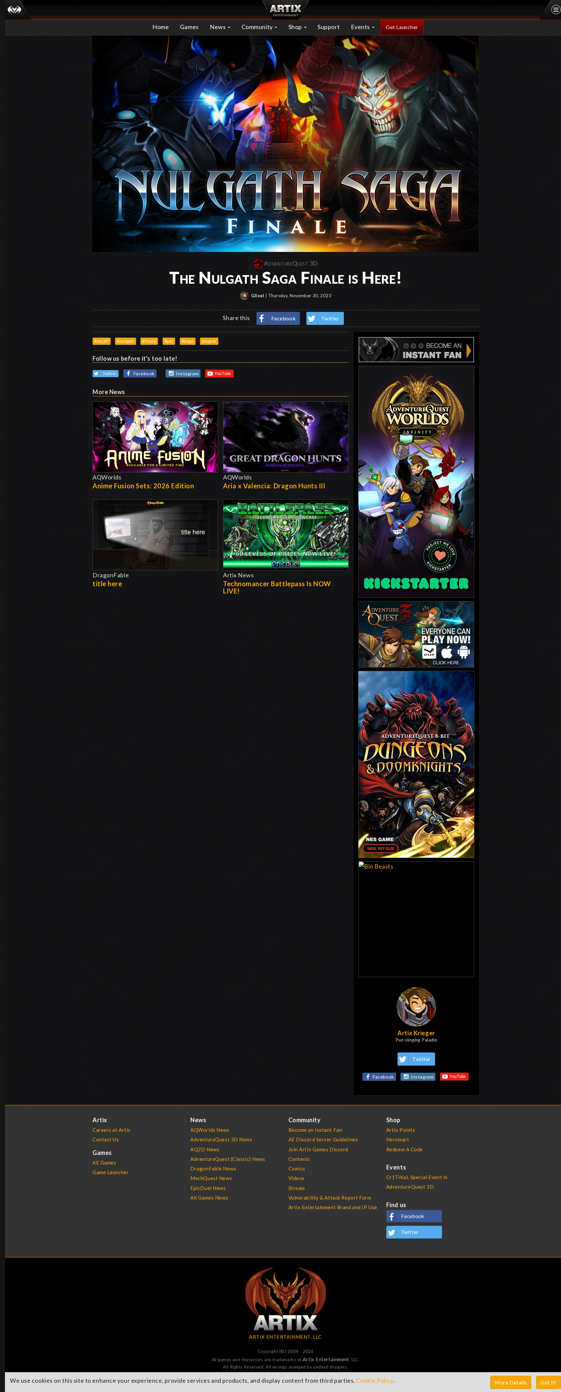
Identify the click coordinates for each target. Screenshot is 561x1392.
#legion (209, 341)
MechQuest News (211, 1178)
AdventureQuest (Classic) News (227, 1159)
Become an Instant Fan (315, 1130)
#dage (188, 341)
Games (189, 26)
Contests (299, 1159)
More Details (511, 1382)
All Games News (209, 1198)
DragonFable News (213, 1168)
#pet (169, 341)
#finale (149, 341)
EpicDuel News (208, 1188)
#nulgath (125, 341)
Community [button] (258, 26)
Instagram (187, 373)
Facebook (283, 318)
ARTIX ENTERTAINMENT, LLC (285, 1337)
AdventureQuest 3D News (221, 1139)
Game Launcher (111, 1172)
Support (329, 26)
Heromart (397, 1139)
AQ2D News (204, 1149)
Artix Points (400, 1130)
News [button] (218, 26)
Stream (296, 1188)
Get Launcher (402, 27)
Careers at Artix (112, 1130)
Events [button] (361, 26)
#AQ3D (101, 341)
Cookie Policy (374, 1380)
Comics (296, 1168)
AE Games (104, 1163)
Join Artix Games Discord (318, 1149)
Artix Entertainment (326, 1359)
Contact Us (106, 1139)
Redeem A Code (404, 1149)
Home (160, 26)
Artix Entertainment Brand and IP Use (332, 1207)
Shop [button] (295, 26)
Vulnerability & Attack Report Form (329, 1198)
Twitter (330, 318)
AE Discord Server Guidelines (323, 1139)
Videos (296, 1178)
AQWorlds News (209, 1130)
